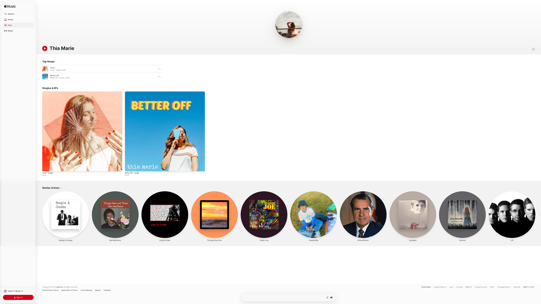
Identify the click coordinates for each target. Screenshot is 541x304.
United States (426, 287)
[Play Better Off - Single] (128, 168)
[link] (52, 187)
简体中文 (469, 287)
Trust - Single (48, 92)
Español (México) (440, 287)
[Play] (44, 48)
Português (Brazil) (503, 287)
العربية (451, 287)
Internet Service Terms (50, 290)
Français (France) (481, 287)
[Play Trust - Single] (46, 168)
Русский (459, 287)
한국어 (492, 287)
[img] (10, 6)
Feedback (107, 290)
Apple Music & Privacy (69, 290)
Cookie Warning (86, 290)
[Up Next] (327, 297)
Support (98, 290)
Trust (52, 68)
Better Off (54, 75)
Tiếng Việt (516, 287)
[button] (18, 14)
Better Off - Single (133, 92)
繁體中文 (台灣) (528, 287)
